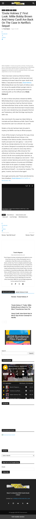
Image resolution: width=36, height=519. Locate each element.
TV (11, 10)
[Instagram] (12, 284)
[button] (3, 3)
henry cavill (5, 217)
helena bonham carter (21, 214)
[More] (18, 39)
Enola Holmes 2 (10, 214)
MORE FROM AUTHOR (22, 292)
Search (4, 351)
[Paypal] (16, 284)
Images (12, 7)
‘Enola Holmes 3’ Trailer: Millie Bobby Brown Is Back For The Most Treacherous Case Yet (21, 307)
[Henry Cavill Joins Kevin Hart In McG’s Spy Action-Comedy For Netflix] (6, 316)
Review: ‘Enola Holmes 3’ (19, 297)
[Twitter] (19, 284)
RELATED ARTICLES (8, 292)
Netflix (14, 10)
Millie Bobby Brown (23, 217)
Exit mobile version (18, 517)
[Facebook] (8, 503)
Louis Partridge (13, 217)
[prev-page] (3, 322)
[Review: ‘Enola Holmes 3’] (6, 299)
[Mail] (18, 503)
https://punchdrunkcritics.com (18, 255)
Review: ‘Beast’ (30, 235)
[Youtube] (27, 503)
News (7, 7)
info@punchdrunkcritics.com (21, 498)
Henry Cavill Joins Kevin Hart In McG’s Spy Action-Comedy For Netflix (21, 315)
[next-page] (6, 322)
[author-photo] (18, 250)
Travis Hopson (6, 28)
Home (3, 7)
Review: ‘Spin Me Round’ (8, 235)
